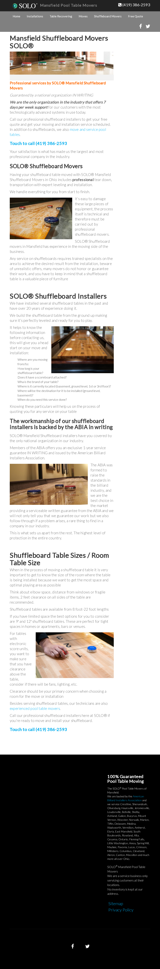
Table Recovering (61, 16)
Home (16, 16)
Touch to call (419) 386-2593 (38, 143)
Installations (35, 16)
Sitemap (115, 903)
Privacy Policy (120, 909)
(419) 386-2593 (136, 4)
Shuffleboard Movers (108, 16)
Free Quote (135, 16)
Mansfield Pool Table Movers (68, 5)
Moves (83, 16)
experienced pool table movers (35, 708)
